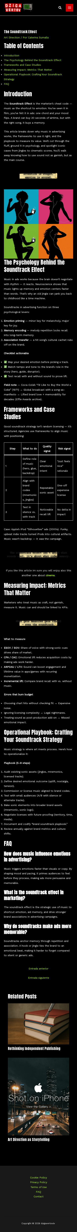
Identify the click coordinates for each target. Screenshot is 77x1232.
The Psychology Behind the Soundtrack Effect (32, 60)
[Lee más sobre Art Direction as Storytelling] (38, 1096)
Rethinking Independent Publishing (34, 1048)
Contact (39, 1196)
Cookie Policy (38, 1177)
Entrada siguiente (38, 977)
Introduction (11, 55)
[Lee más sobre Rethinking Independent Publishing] (38, 1023)
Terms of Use (38, 1187)
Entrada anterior (38, 968)
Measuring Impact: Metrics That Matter (28, 69)
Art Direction (12, 37)
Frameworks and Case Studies (22, 64)
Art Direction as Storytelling (29, 1139)
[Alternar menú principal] (69, 8)
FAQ (6, 83)
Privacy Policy (38, 1182)
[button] (60, 7)
